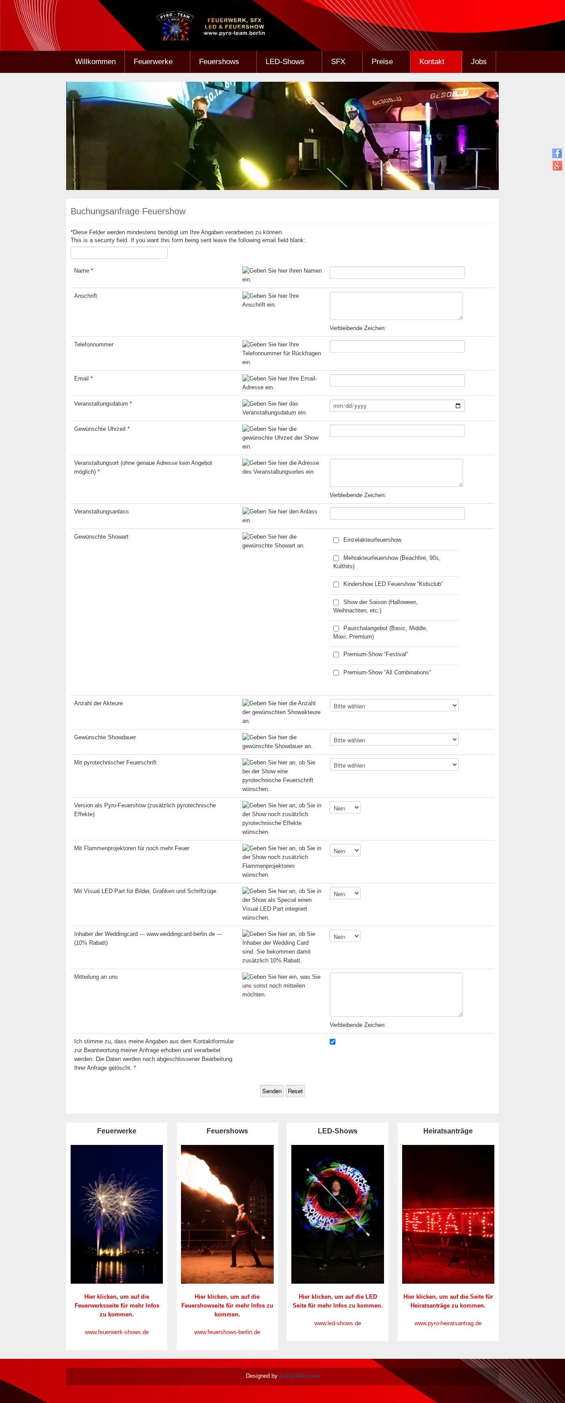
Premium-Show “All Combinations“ (387, 672)
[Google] (557, 165)
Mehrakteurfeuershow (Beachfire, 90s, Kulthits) (387, 562)
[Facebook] (557, 153)
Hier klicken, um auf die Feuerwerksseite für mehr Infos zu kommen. (117, 1305)
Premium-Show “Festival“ (375, 654)
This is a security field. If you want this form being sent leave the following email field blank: (188, 240)
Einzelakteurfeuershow (372, 539)
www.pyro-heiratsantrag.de (448, 1323)
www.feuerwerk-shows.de (117, 1332)
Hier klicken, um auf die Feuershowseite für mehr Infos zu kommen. (227, 1305)
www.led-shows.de (337, 1323)
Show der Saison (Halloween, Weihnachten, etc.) (375, 606)
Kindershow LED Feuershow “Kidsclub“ (393, 584)
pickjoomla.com (299, 1376)
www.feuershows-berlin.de (227, 1332)
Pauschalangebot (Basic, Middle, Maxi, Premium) (380, 632)
